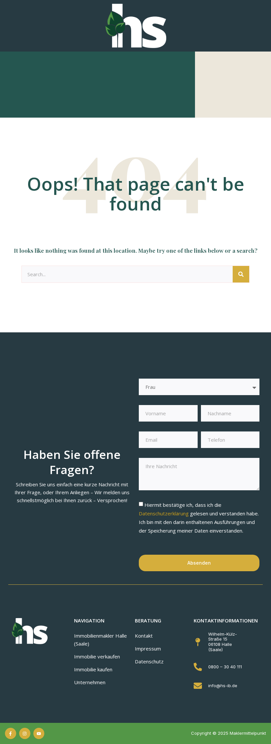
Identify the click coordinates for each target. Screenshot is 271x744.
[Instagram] (24, 733)
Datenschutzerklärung (164, 513)
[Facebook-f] (10, 733)
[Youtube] (39, 733)
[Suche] (241, 274)
